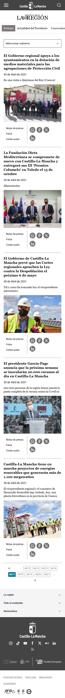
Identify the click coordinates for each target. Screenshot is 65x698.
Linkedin (54, 643)
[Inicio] (32, 630)
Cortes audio (13, 139)
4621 (47, 574)
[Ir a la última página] (32, 580)
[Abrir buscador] (59, 5)
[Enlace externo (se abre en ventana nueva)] (23, 691)
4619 (29, 574)
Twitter (39, 643)
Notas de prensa (14, 128)
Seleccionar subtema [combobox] (18, 43)
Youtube (25, 643)
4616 (53, 568)
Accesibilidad (9, 683)
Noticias (8, 28)
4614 (36, 568)
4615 (44, 568)
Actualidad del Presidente (32, 28)
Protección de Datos (12, 677)
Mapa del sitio (45, 677)
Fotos (9, 133)
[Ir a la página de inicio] (33, 5)
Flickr (47, 643)
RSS (32, 649)
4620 (38, 574)
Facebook (32, 643)
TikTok (18, 643)
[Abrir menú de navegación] (6, 5)
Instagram (10, 643)
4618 (20, 574)
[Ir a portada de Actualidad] (32, 17)
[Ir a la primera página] (12, 568)
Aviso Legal (30, 677)
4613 (27, 568)
